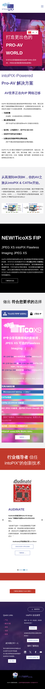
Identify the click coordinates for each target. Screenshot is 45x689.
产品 (6, 620)
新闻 (6, 627)
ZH (33, 32)
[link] (22, 204)
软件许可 (36, 682)
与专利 (31, 682)
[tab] (15, 313)
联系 (6, 634)
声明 (22, 682)
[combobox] (32, 32)
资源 (6, 630)
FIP (28, 348)
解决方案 (8, 623)
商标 (29, 682)
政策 (27, 682)
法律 (20, 682)
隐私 (24, 682)
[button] (3, 520)
